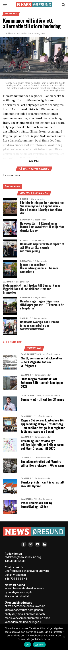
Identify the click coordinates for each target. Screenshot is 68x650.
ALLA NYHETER (12, 342)
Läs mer (39, 644)
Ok (27, 644)
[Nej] (63, 637)
